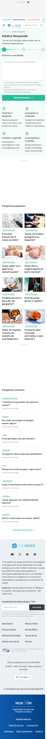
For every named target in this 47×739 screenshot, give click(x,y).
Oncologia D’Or (32, 725)
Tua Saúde (6, 20)
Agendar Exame (33, 20)
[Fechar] (28, 2)
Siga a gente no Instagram (20, 554)
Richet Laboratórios (24, 731)
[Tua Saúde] (14, 25)
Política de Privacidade (11, 635)
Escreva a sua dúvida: (13, 55)
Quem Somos (7, 623)
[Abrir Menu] (4, 25)
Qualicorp (39, 731)
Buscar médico (19, 20)
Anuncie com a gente (10, 641)
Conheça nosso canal (12, 554)
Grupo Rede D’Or (36, 689)
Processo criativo (9, 629)
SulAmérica (8, 731)
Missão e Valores (31, 623)
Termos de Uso (31, 635)
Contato (28, 641)
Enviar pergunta (22, 98)
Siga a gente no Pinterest (35, 554)
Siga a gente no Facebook (27, 554)
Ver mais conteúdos (22, 530)
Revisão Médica (31, 629)
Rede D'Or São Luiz (16, 725)
